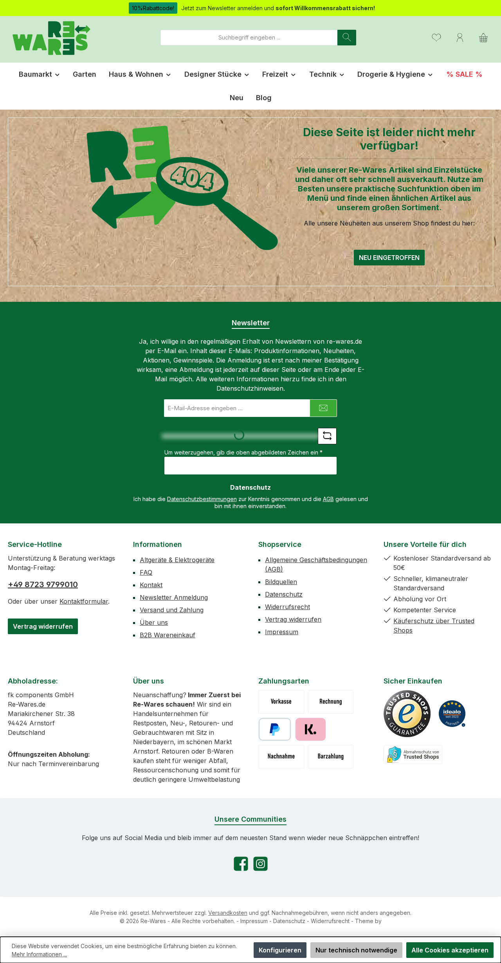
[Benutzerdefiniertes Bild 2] (452, 713)
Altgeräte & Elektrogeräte (177, 560)
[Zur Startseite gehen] (51, 37)
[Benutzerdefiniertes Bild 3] (413, 754)
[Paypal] (274, 729)
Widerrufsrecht (287, 607)
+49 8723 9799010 (43, 584)
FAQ (146, 572)
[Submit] (323, 408)
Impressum (281, 632)
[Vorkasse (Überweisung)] (281, 702)
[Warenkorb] (483, 37)
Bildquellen (281, 582)
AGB (328, 499)
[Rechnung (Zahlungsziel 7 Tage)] (331, 702)
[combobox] (249, 37)
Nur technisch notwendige (356, 950)
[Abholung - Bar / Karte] (331, 756)
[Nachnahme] (281, 756)
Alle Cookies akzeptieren (449, 950)
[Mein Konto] (460, 37)
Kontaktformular (83, 601)
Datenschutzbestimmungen (202, 499)
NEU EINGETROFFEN (389, 257)
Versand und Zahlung (172, 610)
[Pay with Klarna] (310, 729)
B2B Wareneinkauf (167, 635)
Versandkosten (227, 912)
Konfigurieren (280, 950)
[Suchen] (346, 37)
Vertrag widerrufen (43, 626)
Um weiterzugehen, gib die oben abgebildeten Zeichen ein (243, 452)
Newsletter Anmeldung (174, 597)
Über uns (154, 622)
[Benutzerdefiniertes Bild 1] (407, 713)
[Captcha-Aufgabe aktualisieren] (327, 436)
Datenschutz (284, 594)
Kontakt (151, 585)
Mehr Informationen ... (39, 954)
